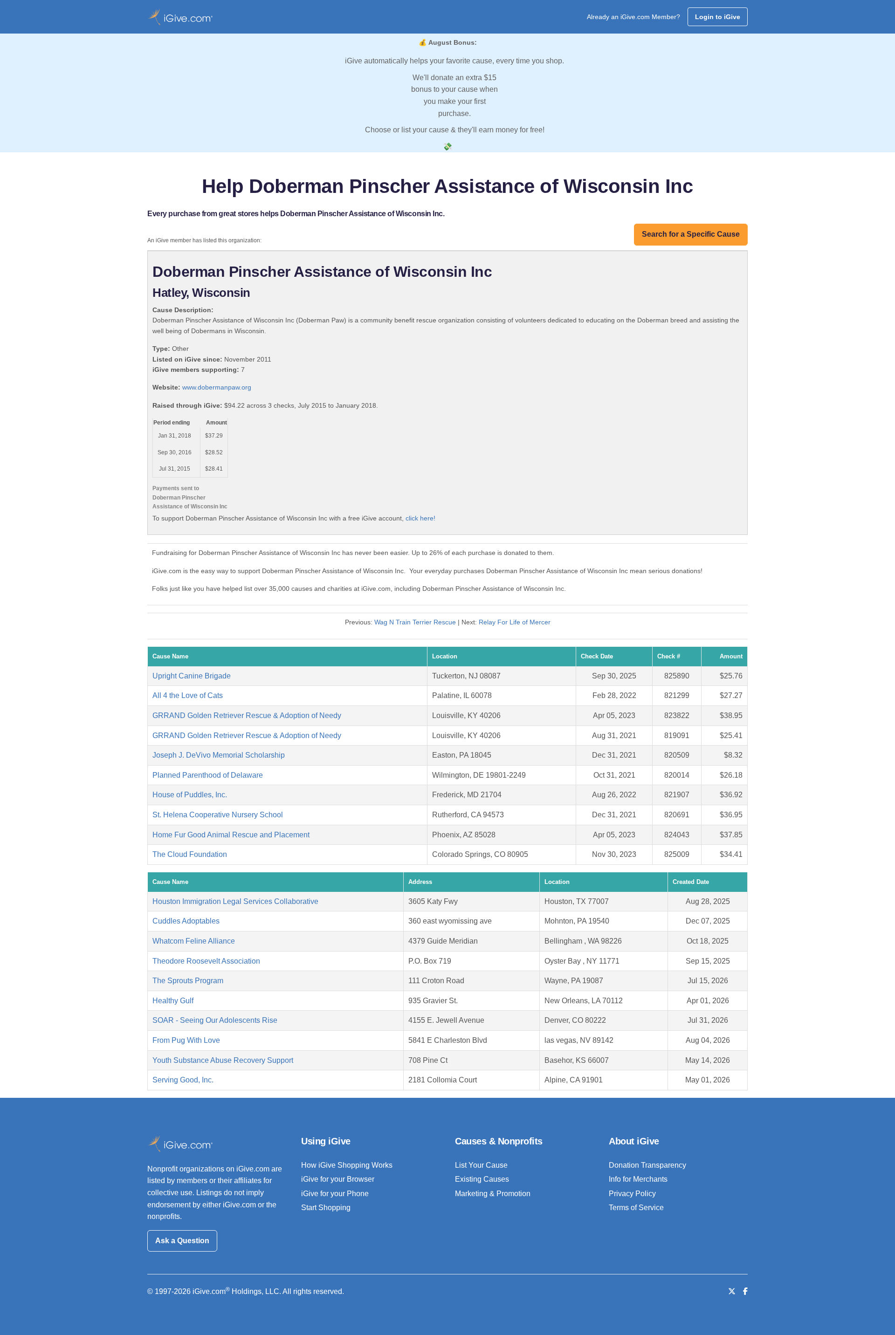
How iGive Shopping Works (346, 1165)
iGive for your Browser (337, 1179)
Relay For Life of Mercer (515, 622)
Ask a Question (182, 1241)
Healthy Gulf (172, 1001)
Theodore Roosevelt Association (206, 961)
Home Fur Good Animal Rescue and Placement (231, 835)
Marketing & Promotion (492, 1194)
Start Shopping (326, 1208)
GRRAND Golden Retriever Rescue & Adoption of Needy (246, 715)
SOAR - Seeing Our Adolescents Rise (214, 1020)
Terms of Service (636, 1208)
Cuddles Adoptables (186, 921)
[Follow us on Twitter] (732, 1291)
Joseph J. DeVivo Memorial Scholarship (218, 755)
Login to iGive (717, 17)
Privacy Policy (632, 1194)
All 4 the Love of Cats (187, 695)
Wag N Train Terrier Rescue (415, 622)
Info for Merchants (638, 1179)
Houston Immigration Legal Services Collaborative (235, 901)
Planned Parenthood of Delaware (207, 775)
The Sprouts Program (187, 981)
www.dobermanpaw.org (216, 387)
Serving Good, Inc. (182, 1080)
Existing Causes (482, 1179)
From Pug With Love (186, 1040)
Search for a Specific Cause (691, 234)
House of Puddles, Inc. (189, 795)
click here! (420, 518)
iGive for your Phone (335, 1194)
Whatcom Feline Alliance (193, 941)
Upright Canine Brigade (191, 676)
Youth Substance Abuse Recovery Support (222, 1060)
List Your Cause (481, 1165)
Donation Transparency (647, 1165)
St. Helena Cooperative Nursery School (217, 815)
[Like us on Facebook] (745, 1291)
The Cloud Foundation (189, 854)
